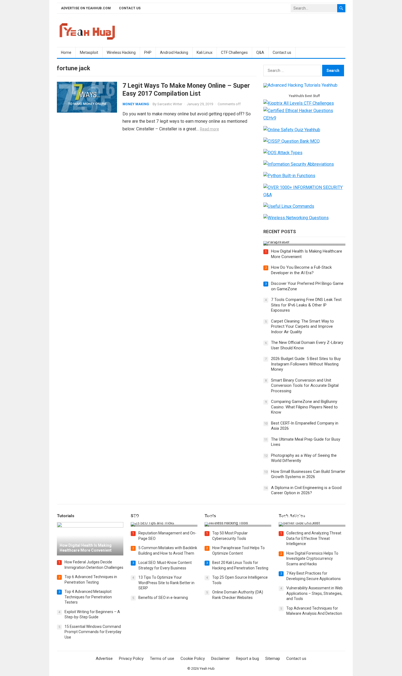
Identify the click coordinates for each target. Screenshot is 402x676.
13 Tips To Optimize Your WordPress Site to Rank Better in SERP (166, 582)
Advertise (104, 658)
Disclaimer (220, 658)
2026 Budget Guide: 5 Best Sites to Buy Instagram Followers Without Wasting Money (306, 364)
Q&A (260, 52)
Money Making (136, 104)
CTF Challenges (234, 52)
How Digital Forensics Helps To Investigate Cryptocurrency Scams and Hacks (312, 558)
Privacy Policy (131, 658)
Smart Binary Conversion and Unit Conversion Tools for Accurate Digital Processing (305, 385)
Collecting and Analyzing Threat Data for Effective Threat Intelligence (313, 538)
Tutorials (65, 515)
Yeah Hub (207, 668)
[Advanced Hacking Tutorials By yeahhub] (300, 85)
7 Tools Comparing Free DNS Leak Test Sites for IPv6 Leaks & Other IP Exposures (306, 305)
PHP (148, 52)
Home (66, 52)
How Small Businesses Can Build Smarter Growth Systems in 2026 (308, 474)
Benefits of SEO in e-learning (163, 597)
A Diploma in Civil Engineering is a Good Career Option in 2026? (306, 490)
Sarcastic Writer (169, 104)
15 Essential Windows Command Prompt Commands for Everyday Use (93, 631)
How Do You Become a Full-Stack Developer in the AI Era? (301, 270)
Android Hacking (174, 52)
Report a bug (247, 658)
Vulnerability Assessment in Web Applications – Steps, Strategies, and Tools (314, 593)
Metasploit (89, 52)
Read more (209, 129)
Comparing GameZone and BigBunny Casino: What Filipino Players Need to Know (304, 407)
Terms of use (162, 658)
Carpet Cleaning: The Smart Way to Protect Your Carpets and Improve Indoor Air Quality (302, 326)
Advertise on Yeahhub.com (86, 8)
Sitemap (272, 658)
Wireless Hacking (121, 52)
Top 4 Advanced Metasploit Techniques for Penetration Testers (88, 596)
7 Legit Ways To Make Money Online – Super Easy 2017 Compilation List (186, 89)
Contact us (130, 8)
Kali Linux (204, 52)
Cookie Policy (192, 658)
